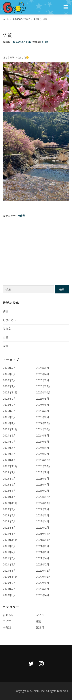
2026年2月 (42, 380)
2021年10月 (43, 540)
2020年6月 (42, 589)
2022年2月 (42, 527)
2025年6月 (42, 405)
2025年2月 (42, 417)
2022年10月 (43, 503)
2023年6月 (42, 478)
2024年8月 (42, 435)
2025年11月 (10, 392)
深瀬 (5, 346)
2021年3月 (9, 564)
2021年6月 (42, 552)
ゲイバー (41, 615)
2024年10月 (43, 429)
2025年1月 (9, 423)
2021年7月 (9, 552)
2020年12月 (43, 570)
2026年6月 (42, 368)
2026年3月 (9, 380)
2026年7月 (9, 368)
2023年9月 (9, 472)
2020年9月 (9, 583)
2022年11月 (10, 503)
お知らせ (8, 615)
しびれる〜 (9, 320)
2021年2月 (42, 564)
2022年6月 (42, 515)
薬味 (5, 311)
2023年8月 (42, 472)
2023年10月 (43, 466)
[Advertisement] (36, 250)
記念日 (40, 627)
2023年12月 (43, 460)
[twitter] (31, 663)
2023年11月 (10, 466)
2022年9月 (9, 509)
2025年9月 (9, 398)
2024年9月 (9, 435)
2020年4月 (42, 595)
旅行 (38, 621)
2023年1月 (9, 497)
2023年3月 (9, 490)
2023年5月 (9, 484)
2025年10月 (43, 392)
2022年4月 (42, 521)
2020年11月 (10, 577)
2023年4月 (42, 484)
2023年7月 (9, 478)
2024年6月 (42, 441)
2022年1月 (9, 534)
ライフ (7, 621)
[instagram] (41, 663)
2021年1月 (9, 570)
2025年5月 (9, 411)
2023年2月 (42, 490)
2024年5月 (9, 448)
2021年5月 (9, 558)
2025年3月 (9, 417)
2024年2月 (42, 454)
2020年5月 (9, 595)
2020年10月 (43, 577)
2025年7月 (9, 405)
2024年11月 (10, 429)
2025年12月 (43, 386)
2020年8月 (42, 583)
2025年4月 (42, 411)
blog (45, 41)
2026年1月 (9, 386)
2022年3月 (9, 527)
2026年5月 (9, 374)
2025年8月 (42, 398)
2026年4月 (42, 374)
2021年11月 (10, 540)
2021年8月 (42, 546)
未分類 (22, 215)
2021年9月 (9, 546)
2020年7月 (9, 589)
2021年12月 (43, 534)
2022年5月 (9, 521)
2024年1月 (9, 460)
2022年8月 (42, 509)
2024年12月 (43, 423)
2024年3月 (9, 454)
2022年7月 (9, 515)
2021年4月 (42, 558)
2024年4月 (42, 448)
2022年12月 (43, 497)
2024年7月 (9, 441)
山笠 (5, 337)
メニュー (65, 7)
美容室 (7, 329)
